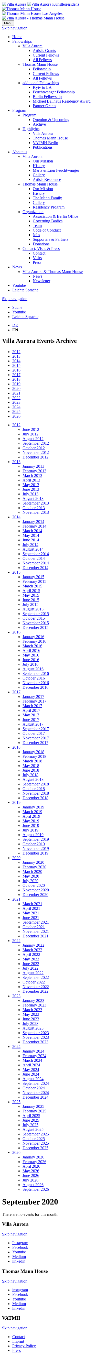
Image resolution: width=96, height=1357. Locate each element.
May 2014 (31, 535)
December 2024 (35, 1097)
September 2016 (36, 673)
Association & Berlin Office (55, 216)
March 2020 (32, 871)
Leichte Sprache (25, 290)
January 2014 (33, 521)
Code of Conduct (47, 230)
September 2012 (36, 443)
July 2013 (30, 494)
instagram (20, 1290)
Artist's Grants (44, 50)
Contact (39, 253)
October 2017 (34, 733)
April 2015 (31, 590)
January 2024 (33, 1051)
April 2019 (31, 816)
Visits (37, 258)
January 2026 (33, 1157)
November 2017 (36, 738)
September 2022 (36, 977)
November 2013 (36, 512)
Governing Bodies (47, 221)
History (39, 165)
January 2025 (33, 1106)
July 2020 (30, 881)
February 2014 (34, 526)
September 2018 (36, 784)
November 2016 (36, 683)
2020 (16, 388)
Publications (42, 147)
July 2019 (30, 830)
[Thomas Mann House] (32, 11)
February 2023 (34, 1005)
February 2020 (34, 867)
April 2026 (31, 1166)
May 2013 (31, 485)
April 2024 (31, 1065)
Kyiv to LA (42, 87)
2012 (16, 351)
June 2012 (31, 429)
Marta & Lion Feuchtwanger (56, 170)
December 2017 (35, 742)
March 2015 (32, 586)
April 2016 (31, 650)
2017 (16, 375)
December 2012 (35, 457)
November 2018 (36, 793)
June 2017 (31, 719)
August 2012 (33, 438)
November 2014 (36, 563)
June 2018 (31, 770)
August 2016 (33, 669)
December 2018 (35, 798)
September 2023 (36, 1033)
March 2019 (32, 811)
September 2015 (36, 613)
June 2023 (31, 1019)
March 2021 (32, 904)
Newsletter (41, 281)
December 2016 (35, 687)
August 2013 (33, 498)
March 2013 (32, 475)
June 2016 (31, 660)
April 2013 (31, 480)
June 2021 (31, 917)
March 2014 (32, 531)
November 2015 (36, 623)
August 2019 (33, 835)
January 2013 (33, 466)
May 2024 (31, 1069)
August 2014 (33, 549)
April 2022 (31, 954)
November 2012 (36, 452)
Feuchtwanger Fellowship (54, 92)
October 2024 (34, 1088)
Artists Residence (47, 179)
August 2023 (33, 1028)
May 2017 (31, 715)
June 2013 (31, 489)
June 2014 (31, 540)
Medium (19, 1256)
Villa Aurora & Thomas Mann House (53, 271)
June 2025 (31, 1120)
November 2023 (36, 1037)
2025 (16, 411)
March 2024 (32, 1060)
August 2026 (33, 1185)
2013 (16, 356)
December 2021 (35, 936)
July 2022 (30, 968)
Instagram (20, 1243)
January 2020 (33, 862)
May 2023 (31, 1014)
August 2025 (33, 1129)
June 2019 (31, 825)
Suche (17, 307)
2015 (16, 365)
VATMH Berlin (45, 142)
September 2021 (36, 922)
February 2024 (34, 1056)
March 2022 (32, 950)
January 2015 (33, 577)
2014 (16, 361)
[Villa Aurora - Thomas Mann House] (33, 18)
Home (17, 37)
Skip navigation (14, 28)
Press (37, 262)
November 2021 (36, 931)
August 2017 (33, 724)
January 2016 (33, 636)
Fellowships (22, 41)
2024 (16, 407)
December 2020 (35, 894)
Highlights (31, 129)
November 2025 (36, 1143)
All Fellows (42, 60)
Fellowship (42, 69)
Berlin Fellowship (47, 96)
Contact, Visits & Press (41, 248)
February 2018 (34, 756)
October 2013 (34, 508)
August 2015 (33, 609)
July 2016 (30, 664)
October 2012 (34, 448)
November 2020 (36, 890)
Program (19, 110)
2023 (16, 402)
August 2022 (33, 973)
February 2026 (34, 1161)
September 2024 (36, 1083)
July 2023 (30, 1023)
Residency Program (49, 207)
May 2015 (31, 595)
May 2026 (31, 1171)
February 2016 (34, 641)
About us (19, 152)
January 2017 (33, 696)
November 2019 (36, 848)
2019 (16, 384)
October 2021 (34, 927)
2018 (16, 379)
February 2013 (34, 471)
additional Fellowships (41, 83)
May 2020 (31, 876)
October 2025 (34, 1138)
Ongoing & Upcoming (51, 119)
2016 (16, 370)
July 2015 (30, 604)
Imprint (18, 1341)
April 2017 (31, 710)
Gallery (39, 175)
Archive (39, 124)
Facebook (20, 1247)
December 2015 (35, 627)
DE (15, 325)
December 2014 (35, 567)
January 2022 (33, 945)
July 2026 (30, 1180)
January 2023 (33, 1000)
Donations (41, 244)
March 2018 (32, 761)
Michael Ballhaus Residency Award (62, 101)
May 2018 (31, 765)
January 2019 (33, 807)
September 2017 (36, 729)
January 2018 (33, 752)
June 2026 (31, 1175)
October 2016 (34, 678)
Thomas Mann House (40, 64)
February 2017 (34, 701)
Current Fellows (46, 55)
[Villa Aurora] (40, 4)
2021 (16, 393)
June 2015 (31, 600)
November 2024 (36, 1092)
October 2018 (34, 788)
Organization (33, 212)
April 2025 (31, 1115)
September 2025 (36, 1134)
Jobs (36, 235)
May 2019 (31, 821)
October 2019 (34, 844)
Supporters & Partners (50, 239)
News (17, 267)
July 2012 (30, 434)
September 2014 (36, 554)
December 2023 (35, 1042)
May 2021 (31, 913)
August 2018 (33, 779)
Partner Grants (44, 106)
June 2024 (31, 1074)
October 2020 (34, 885)
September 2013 (36, 503)
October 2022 (34, 982)
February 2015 (34, 581)
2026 (16, 416)
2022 (16, 398)
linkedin (18, 1261)
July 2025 (30, 1125)
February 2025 (34, 1111)
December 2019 (35, 853)
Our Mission (43, 161)
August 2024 (33, 1079)
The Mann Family (47, 198)
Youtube (19, 285)
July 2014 (30, 544)
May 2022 (31, 959)
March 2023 (32, 1010)
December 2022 (35, 991)
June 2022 (31, 963)
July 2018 (30, 775)
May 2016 (31, 655)
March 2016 (32, 646)
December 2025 (35, 1148)
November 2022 (36, 986)
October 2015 (34, 618)
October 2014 (34, 558)
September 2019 (36, 839)
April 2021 (31, 908)
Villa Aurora (32, 46)
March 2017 (32, 706)
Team (37, 225)
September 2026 (36, 1189)
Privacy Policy (24, 1346)
